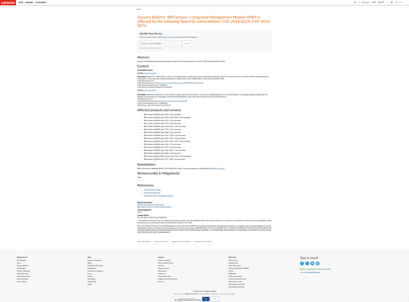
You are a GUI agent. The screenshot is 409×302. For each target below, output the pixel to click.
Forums (231, 271)
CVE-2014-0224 (150, 73)
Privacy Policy (205, 294)
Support (139, 9)
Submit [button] (187, 43)
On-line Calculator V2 (152, 193)
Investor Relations (23, 265)
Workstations (91, 268)
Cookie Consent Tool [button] (191, 294)
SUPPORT (29, 2)
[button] (355, 2)
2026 (196, 291)
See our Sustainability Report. (310, 272)
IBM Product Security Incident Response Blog (154, 207)
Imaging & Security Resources (167, 279)
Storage (89, 276)
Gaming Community (235, 281)
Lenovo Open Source (24, 276)
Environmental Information (237, 279)
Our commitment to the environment (317, 269)
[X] (307, 264)
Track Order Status (235, 265)
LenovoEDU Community (236, 284)
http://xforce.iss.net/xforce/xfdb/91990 (172, 101)
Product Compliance (23, 271)
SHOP (21, 2)
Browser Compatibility (227, 294)
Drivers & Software (164, 260)
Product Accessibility (235, 276)
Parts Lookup (162, 271)
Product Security (22, 273)
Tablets (89, 263)
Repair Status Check (164, 276)
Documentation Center (165, 263)
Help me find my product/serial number (151, 48)
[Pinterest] (318, 264)
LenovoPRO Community (236, 287)
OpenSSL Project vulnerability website (158, 196)
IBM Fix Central (219, 168)
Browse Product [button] (167, 37)
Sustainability (21, 268)
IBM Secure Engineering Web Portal (150, 205)
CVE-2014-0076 (150, 90)
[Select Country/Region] (374, 2)
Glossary (160, 281)
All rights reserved (210, 291)
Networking (91, 279)
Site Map (215, 294)
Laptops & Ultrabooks (94, 260)
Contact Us (161, 273)
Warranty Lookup (163, 268)
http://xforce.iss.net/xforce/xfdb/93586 (172, 83)
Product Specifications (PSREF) (239, 268)
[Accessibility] (387, 2)
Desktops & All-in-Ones (95, 265)
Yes (206, 299)
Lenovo (201, 291)
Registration (232, 273)
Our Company (21, 260)
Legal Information (22, 279)
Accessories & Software (95, 271)
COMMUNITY (40, 2)
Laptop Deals (91, 281)
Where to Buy (233, 260)
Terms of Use (178, 294)
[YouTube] (312, 264)
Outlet (89, 284)
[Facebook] (302, 264)
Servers (89, 273)
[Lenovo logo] (8, 2)
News (19, 263)
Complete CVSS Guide (152, 190)
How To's (161, 265)
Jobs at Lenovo (22, 281)
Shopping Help (233, 263)
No (215, 299)
